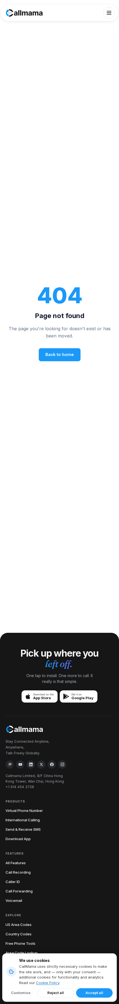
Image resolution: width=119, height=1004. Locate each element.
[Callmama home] (24, 13)
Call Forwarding (19, 891)
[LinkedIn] (31, 764)
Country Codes (19, 934)
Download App (18, 839)
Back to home (59, 354)
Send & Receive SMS (23, 829)
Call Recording (18, 872)
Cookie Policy (47, 982)
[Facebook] (52, 764)
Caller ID (13, 881)
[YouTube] (20, 764)
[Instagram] (62, 764)
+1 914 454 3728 (20, 787)
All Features (16, 863)
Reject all (55, 992)
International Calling (23, 820)
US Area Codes (19, 924)
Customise (20, 992)
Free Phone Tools (20, 943)
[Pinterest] (10, 764)
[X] (41, 764)
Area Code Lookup (22, 953)
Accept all (94, 992)
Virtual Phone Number (24, 810)
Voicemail (14, 900)
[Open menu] (109, 13)
